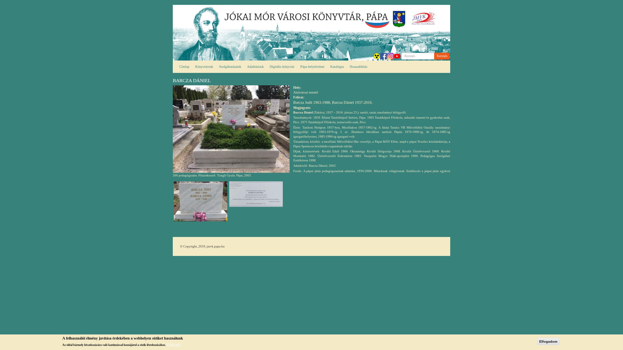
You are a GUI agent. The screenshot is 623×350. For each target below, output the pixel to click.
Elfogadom (548, 341)
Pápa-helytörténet (312, 67)
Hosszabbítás (358, 67)
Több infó (174, 344)
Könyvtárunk (204, 67)
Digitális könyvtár (282, 67)
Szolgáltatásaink (230, 67)
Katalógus (337, 67)
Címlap (184, 67)
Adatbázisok (255, 67)
